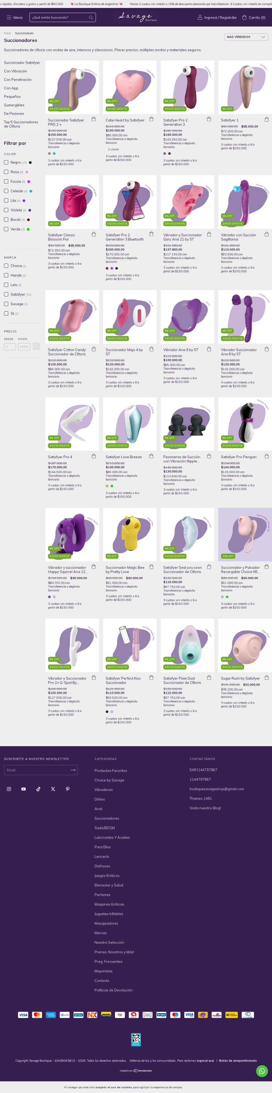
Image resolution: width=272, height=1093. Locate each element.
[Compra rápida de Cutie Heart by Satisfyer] (151, 119)
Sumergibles (14, 105)
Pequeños (12, 96)
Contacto (102, 980)
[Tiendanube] (136, 1071)
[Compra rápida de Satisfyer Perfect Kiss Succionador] (151, 677)
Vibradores (104, 790)
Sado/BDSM (105, 828)
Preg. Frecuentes (108, 961)
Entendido (197, 1087)
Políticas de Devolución (114, 990)
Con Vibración (15, 71)
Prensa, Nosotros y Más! (114, 952)
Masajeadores (106, 923)
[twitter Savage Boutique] (53, 789)
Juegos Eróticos (107, 875)
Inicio (7, 33)
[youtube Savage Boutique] (24, 789)
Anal (98, 809)
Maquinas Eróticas (109, 904)
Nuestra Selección (109, 942)
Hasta (23, 339)
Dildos (100, 799)
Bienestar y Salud (109, 885)
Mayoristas (104, 971)
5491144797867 (203, 770)
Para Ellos (103, 847)
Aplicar (36, 346)
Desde (9, 339)
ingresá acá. (206, 1061)
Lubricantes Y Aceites (112, 837)
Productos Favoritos (111, 770)
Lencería (102, 856)
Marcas (101, 933)
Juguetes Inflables (109, 914)
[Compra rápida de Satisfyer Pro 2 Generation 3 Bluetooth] (151, 234)
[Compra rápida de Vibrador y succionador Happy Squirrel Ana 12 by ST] (93, 566)
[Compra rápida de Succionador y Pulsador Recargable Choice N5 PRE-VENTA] (266, 566)
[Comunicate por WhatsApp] (262, 1071)
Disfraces (102, 866)
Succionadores (107, 818)
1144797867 (200, 779)
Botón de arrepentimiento (238, 1061)
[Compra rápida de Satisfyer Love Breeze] (151, 456)
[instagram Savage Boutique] (9, 789)
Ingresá (211, 17)
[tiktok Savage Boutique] (38, 789)
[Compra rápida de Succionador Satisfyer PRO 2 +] (93, 119)
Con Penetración (18, 79)
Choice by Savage (109, 780)
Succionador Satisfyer (22, 62)
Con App (11, 88)
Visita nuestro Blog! (205, 808)
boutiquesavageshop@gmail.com (217, 789)
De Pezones (14, 113)
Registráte (228, 17)
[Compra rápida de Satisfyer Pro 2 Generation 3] (209, 119)
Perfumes (102, 895)
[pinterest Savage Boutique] (68, 789)
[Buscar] (90, 17)
